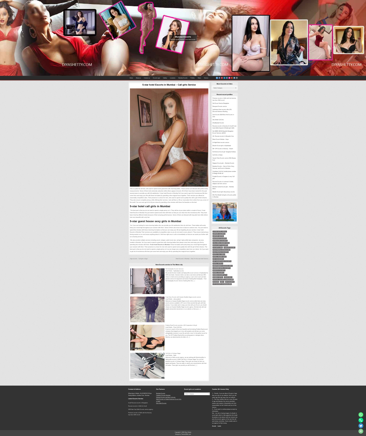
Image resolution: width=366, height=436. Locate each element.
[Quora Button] (232, 78)
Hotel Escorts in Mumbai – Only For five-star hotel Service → (193, 258)
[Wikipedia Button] (237, 78)
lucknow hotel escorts (221, 268)
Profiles (193, 78)
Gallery (165, 78)
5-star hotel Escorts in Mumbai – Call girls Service (169, 84)
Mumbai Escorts (182, 78)
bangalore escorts (220, 240)
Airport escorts (219, 234)
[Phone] (360, 420)
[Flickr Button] (229, 78)
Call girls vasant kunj (221, 243)
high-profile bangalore (221, 250)
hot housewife (218, 259)
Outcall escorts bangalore (223, 279)
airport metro (218, 236)
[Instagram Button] (227, 78)
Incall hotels (218, 263)
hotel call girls (219, 254)
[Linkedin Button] (224, 78)
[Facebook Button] (219, 78)
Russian (216, 282)
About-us (138, 78)
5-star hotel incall (219, 231)
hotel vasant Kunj (219, 256)
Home (131, 78)
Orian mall (228, 277)
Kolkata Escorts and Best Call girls (165, 397)
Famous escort (229, 247)
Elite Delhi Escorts (161, 403)
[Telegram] (360, 425)
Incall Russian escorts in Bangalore (138, 403)
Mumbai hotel (218, 277)
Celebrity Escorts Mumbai (163, 395)
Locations (172, 78)
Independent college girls (222, 266)
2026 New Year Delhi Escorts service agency (140, 409)
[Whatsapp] (360, 414)
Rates (199, 78)
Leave (219, 426)
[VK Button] (234, 78)
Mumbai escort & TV (220, 275)
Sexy (222, 282)
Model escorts (218, 272)
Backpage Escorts (219, 238)
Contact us (147, 78)
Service (206, 78)
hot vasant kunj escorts (222, 261)
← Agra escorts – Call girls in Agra (138, 258)
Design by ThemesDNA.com (183, 434)
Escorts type (156, 78)
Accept (214, 426)
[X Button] (217, 78)
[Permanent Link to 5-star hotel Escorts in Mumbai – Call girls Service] (169, 137)
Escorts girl (217, 247)
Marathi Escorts (219, 270)
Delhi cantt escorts (220, 245)
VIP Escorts (230, 282)
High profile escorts (220, 252)
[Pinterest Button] (222, 78)
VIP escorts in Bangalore (222, 284)
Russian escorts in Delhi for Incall (137, 406)
